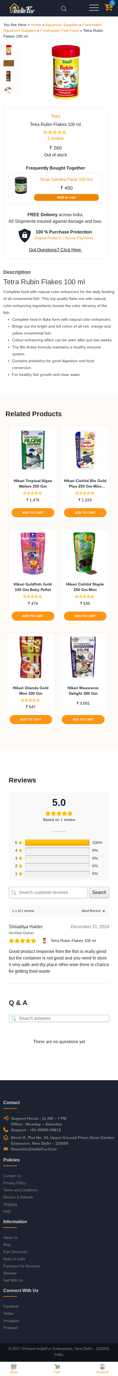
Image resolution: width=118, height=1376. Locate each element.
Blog (6, 1245)
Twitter (8, 1314)
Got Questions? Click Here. (55, 249)
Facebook (11, 1306)
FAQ (6, 1211)
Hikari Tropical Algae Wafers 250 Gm (33, 483)
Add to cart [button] (32, 512)
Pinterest (10, 1328)
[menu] (94, 8)
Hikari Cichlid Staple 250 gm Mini (85, 587)
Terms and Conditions (20, 1190)
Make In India (14, 1259)
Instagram (11, 1321)
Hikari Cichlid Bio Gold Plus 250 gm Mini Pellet (85, 484)
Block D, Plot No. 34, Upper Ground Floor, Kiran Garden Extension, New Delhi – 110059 (62, 1140)
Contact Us (12, 1176)
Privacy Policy (14, 1183)
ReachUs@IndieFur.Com (34, 1149)
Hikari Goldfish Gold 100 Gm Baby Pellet (33, 587)
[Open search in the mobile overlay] (64, 8)
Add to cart (66, 197)
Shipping (10, 1204)
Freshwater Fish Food (59, 30)
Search (99, 892)
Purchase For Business (22, 1266)
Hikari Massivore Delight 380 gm (83, 691)
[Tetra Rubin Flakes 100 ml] (45, 941)
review (55, 138)
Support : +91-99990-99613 (36, 1130)
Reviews (10, 1273)
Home (36, 24)
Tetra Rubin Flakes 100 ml (73, 940)
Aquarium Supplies (61, 24)
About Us (10, 1238)
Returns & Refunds (18, 1197)
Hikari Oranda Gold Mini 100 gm (31, 691)
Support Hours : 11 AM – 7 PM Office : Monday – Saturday (38, 1121)
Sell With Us (13, 1280)
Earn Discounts (15, 1252)
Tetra (55, 116)
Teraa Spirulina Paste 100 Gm (66, 179)
